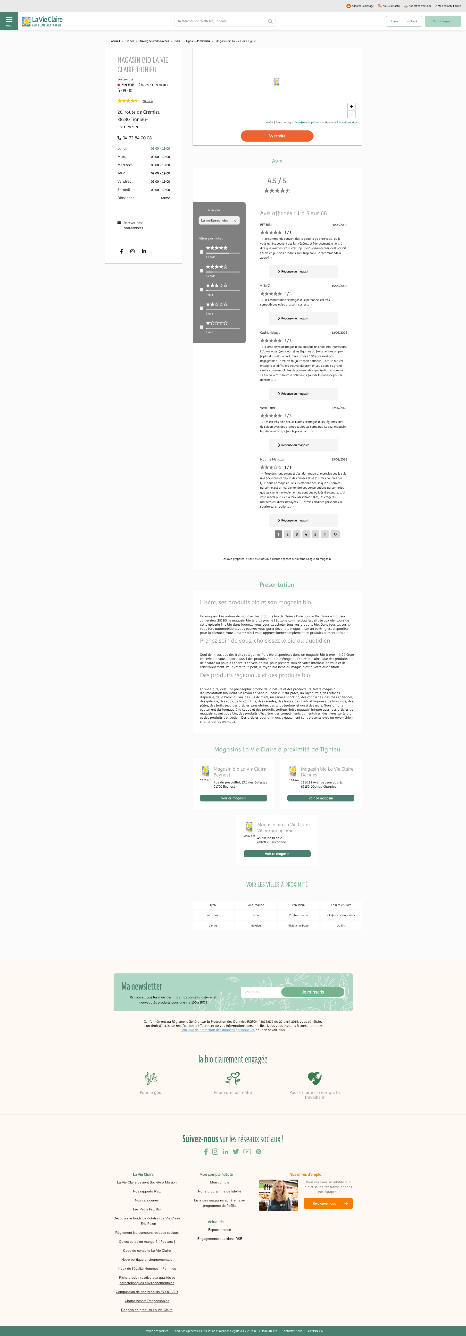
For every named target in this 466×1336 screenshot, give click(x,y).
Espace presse (219, 1230)
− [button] (351, 114)
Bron (256, 915)
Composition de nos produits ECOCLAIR (147, 1292)
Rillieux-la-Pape (298, 925)
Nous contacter (391, 6)
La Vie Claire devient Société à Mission (147, 1182)
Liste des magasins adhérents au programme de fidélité (219, 1203)
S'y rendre (277, 136)
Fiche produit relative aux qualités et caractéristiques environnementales (147, 1280)
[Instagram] (132, 251)
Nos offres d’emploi (420, 6)
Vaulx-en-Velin (298, 915)
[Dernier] (335, 534)
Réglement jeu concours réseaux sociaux (147, 1232)
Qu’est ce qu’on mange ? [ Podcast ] (147, 1241)
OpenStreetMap (348, 122)
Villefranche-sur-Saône (341, 915)
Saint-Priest (213, 915)
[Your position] (277, 83)
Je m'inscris (312, 992)
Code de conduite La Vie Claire (147, 1250)
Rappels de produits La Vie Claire (147, 1310)
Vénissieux (298, 905)
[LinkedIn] (144, 251)
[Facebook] (121, 251)
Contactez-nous (292, 1331)
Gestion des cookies (156, 1331)
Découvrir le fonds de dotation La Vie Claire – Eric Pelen (147, 1220)
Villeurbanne (256, 905)
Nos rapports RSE (147, 1191)
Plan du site (269, 1331)
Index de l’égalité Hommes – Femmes (147, 1268)
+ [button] (351, 107)
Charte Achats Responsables (147, 1301)
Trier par (214, 210)
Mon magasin (443, 21)
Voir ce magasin (233, 798)
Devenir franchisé (404, 21)
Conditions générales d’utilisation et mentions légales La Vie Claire (215, 1331)
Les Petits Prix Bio (147, 1209)
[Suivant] (325, 534)
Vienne (213, 925)
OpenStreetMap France (308, 122)
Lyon (213, 905)
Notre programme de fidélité (219, 1191)
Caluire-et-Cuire (341, 905)
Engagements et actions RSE (219, 1239)
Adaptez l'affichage (363, 6)
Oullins (341, 925)
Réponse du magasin (295, 271)
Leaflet (270, 122)
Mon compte (219, 1182)
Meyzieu (255, 925)
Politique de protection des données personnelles (218, 1030)
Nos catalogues (147, 1200)
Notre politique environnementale (146, 1259)
